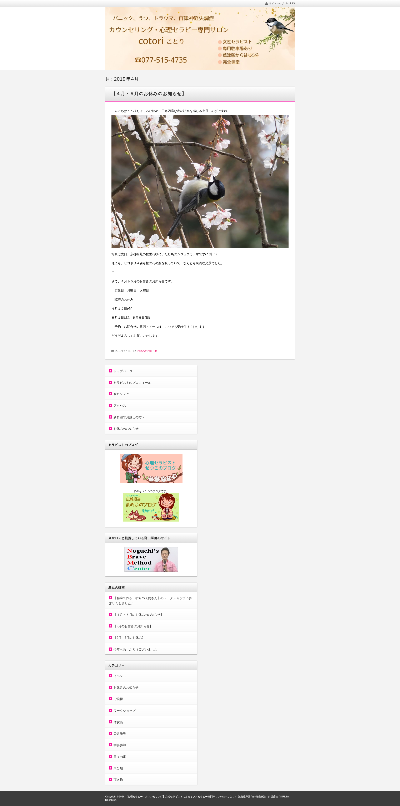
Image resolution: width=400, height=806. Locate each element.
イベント (120, 676)
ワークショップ (124, 710)
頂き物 (118, 779)
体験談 (118, 722)
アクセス (120, 405)
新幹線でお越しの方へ (129, 417)
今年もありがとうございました (135, 649)
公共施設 (120, 733)
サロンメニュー (124, 394)
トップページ (123, 371)
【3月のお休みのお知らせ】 (133, 626)
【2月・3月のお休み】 (129, 637)
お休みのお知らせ (147, 351)
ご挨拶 (118, 699)
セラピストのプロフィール (132, 382)
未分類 (118, 768)
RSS (292, 3)
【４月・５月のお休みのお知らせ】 (148, 93)
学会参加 (120, 745)
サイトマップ (276, 3)
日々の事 (120, 756)
